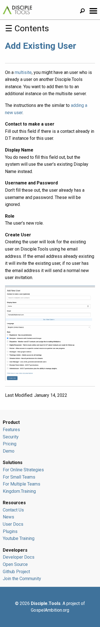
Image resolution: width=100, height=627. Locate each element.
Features (11, 429)
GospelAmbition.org (50, 610)
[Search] (84, 11)
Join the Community (22, 578)
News (8, 517)
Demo (8, 451)
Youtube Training (18, 538)
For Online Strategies (23, 469)
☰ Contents (27, 28)
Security (11, 436)
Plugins (10, 531)
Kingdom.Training (19, 491)
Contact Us (13, 510)
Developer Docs (18, 557)
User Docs (13, 524)
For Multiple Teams (21, 484)
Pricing (9, 443)
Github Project (16, 571)
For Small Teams (19, 477)
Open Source (15, 564)
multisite (23, 72)
